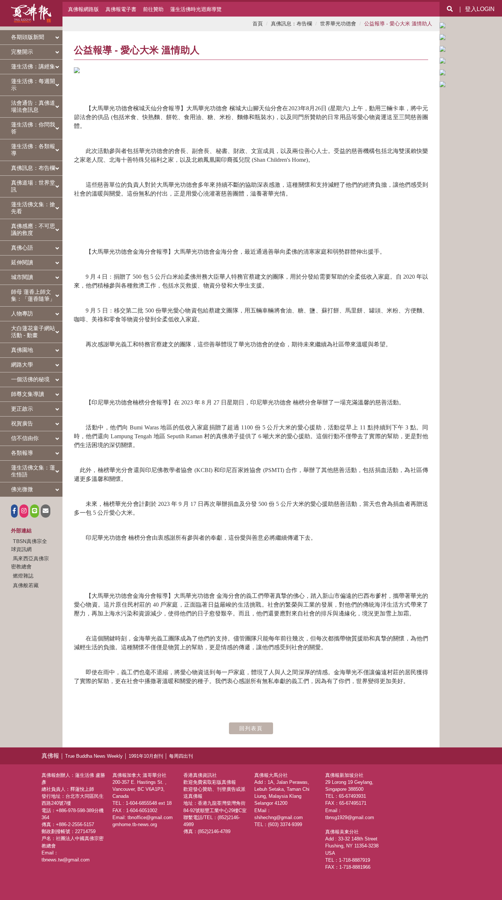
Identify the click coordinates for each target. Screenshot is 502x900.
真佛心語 (22, 247)
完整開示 (22, 52)
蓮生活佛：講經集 (33, 66)
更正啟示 (22, 409)
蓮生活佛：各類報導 (33, 149)
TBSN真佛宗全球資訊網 (29, 545)
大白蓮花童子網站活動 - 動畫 (33, 331)
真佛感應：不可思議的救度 (33, 229)
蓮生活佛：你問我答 (33, 128)
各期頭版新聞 (27, 37)
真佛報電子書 (120, 9)
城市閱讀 (22, 277)
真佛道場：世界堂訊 (33, 186)
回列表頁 (251, 728)
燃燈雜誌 (23, 576)
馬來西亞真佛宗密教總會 (30, 562)
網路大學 (22, 364)
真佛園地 (22, 350)
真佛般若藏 (26, 585)
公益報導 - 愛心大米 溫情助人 (398, 23)
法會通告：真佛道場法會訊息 (33, 106)
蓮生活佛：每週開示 (33, 84)
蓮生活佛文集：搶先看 (33, 207)
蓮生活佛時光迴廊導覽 (196, 9)
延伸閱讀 (22, 262)
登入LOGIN (480, 9)
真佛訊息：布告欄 (33, 168)
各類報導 (22, 453)
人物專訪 (22, 313)
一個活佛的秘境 (30, 379)
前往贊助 (153, 9)
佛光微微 (22, 489)
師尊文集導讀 (27, 394)
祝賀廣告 (22, 423)
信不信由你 (25, 438)
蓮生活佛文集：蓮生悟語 (33, 471)
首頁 (257, 23)
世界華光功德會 (338, 23)
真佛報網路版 (83, 9)
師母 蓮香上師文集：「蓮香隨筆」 (33, 295)
